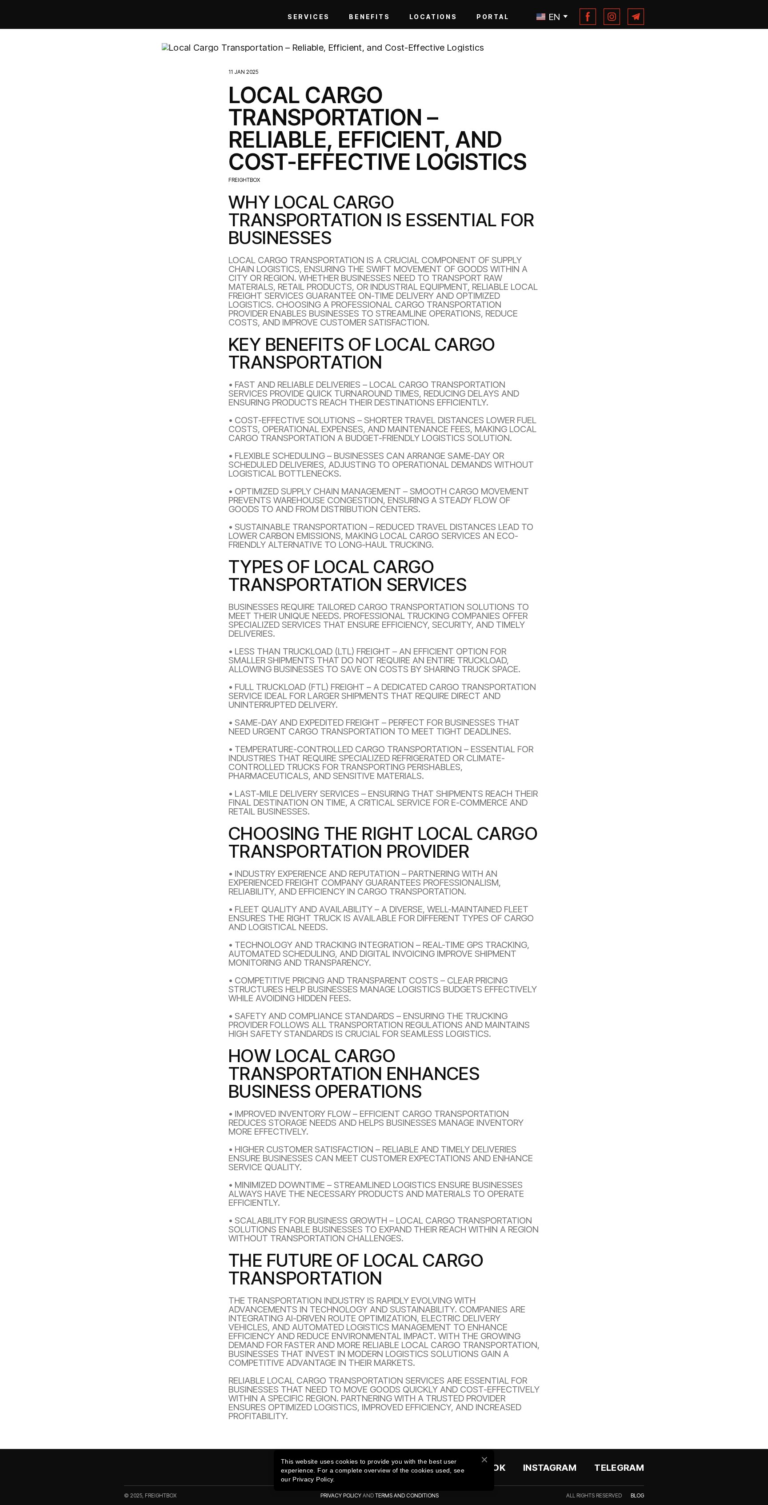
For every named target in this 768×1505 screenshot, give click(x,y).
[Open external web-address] (384, 195)
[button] (589, 90)
